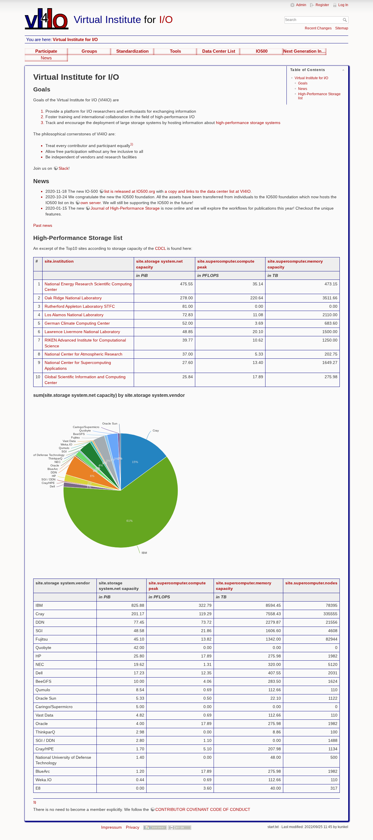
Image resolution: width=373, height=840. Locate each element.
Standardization (132, 51)
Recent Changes (318, 28)
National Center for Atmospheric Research (83, 354)
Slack (63, 168)
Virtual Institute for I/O (75, 39)
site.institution (59, 261)
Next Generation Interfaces (304, 51)
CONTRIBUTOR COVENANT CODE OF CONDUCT (202, 809)
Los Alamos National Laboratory (74, 314)
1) (131, 144)
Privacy (132, 827)
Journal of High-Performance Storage (125, 208)
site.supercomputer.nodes (311, 583)
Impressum (111, 827)
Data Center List (218, 51)
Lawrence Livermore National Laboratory (82, 331)
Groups (89, 51)
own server (90, 202)
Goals (302, 83)
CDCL (160, 248)
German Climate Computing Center (77, 323)
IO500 (262, 51)
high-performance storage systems (248, 122)
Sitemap (341, 28)
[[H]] (136, 10)
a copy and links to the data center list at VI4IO (208, 191)
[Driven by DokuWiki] (155, 827)
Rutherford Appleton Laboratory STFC (80, 306)
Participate (46, 51)
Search (345, 20)
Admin (301, 5)
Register (322, 5)
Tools (175, 51)
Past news (42, 225)
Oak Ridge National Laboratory (73, 298)
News (46, 58)
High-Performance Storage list (319, 96)
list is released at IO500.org (129, 191)
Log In (343, 5)
